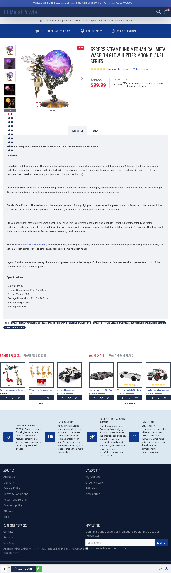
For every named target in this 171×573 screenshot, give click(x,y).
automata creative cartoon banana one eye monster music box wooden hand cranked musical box (158, 390)
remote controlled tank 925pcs (12, 390)
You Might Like (97, 356)
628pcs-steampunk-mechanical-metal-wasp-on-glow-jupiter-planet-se (129, 322)
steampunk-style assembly (33, 244)
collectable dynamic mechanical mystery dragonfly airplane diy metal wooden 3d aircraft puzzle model (69, 390)
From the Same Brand (121, 356)
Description (77, 130)
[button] (21, 78)
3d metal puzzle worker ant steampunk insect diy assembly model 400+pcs (101, 390)
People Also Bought (35, 356)
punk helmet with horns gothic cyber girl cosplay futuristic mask (41, 390)
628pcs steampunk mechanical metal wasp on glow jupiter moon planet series (51, 322)
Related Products (10, 356)
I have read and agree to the (109, 548)
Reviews (96, 130)
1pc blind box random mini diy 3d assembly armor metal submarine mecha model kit (130, 390)
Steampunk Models (14, 327)
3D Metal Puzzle (20, 11)
